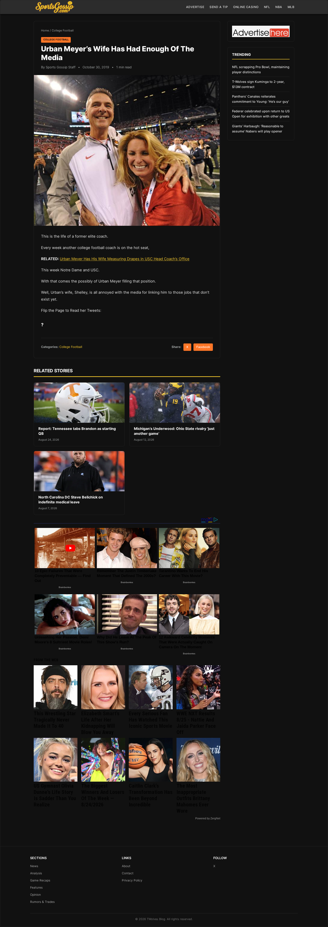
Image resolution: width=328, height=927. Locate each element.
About (126, 866)
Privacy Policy (132, 880)
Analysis (36, 873)
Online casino (246, 7)
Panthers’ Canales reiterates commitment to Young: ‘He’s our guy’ (260, 98)
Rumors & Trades (42, 902)
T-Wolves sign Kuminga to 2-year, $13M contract (258, 84)
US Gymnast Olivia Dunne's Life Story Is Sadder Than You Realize (55, 795)
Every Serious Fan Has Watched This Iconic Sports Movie (150, 719)
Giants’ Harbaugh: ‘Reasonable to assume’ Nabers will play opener (257, 128)
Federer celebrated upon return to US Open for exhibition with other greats (261, 113)
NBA (278, 7)
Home (45, 30)
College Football (63, 30)
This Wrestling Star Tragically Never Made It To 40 (55, 719)
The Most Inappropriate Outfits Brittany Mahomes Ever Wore (193, 798)
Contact (127, 873)
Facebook (203, 347)
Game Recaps (40, 880)
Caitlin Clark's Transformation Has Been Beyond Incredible (150, 795)
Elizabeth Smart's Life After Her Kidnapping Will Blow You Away (100, 722)
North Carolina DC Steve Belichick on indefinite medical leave (70, 499)
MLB (291, 7)
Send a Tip (219, 7)
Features (36, 887)
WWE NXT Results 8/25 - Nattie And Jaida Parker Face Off (196, 722)
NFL (267, 7)
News (34, 866)
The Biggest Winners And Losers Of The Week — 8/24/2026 (102, 795)
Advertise (195, 7)
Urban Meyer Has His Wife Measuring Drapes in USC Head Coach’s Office (124, 259)
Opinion (35, 894)
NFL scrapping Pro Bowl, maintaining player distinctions (260, 69)
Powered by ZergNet (207, 818)
